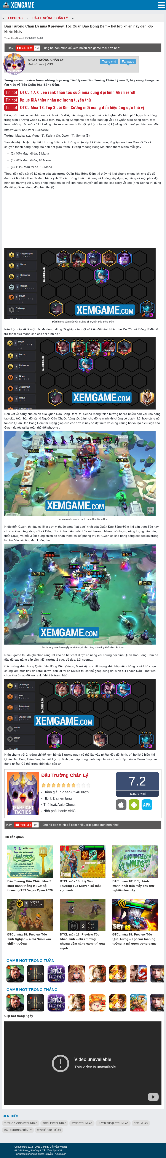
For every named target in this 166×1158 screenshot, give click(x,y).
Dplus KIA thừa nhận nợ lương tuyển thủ (55, 100)
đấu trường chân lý (18, 1130)
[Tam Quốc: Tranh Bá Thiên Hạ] (15, 974)
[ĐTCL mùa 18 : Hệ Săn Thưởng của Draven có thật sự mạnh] (82, 862)
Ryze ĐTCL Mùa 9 (82, 1123)
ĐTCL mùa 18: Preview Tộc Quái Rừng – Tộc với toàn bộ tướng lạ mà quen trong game (134, 939)
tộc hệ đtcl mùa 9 (54, 1123)
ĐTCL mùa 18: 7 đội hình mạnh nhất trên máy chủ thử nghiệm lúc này (133, 885)
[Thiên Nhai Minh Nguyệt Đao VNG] (97, 974)
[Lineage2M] (35, 974)
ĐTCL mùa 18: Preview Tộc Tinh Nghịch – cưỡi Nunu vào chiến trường (29, 939)
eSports (15, 18)
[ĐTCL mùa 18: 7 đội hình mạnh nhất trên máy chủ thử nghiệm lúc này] (135, 862)
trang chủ (137, 794)
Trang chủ (109, 61)
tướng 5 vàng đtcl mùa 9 (20, 1123)
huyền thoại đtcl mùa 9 (113, 1123)
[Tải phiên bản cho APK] (147, 804)
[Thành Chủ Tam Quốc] (138, 1003)
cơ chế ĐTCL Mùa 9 (49, 1130)
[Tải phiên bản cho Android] (134, 804)
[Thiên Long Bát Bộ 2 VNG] (138, 974)
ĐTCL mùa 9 (141, 1123)
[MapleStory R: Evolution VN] (97, 1003)
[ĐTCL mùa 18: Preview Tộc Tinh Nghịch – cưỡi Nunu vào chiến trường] (30, 915)
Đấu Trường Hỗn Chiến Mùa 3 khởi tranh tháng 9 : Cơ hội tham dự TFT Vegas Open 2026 (30, 885)
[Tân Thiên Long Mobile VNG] (117, 974)
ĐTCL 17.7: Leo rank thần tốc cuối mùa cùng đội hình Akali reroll (77, 92)
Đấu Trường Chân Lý (50, 18)
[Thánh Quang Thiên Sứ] (76, 974)
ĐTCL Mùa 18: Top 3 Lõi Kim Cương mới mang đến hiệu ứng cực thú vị (82, 107)
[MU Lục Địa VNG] (56, 974)
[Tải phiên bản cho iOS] (121, 804)
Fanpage (128, 61)
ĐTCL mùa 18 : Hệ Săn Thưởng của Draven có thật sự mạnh (80, 885)
